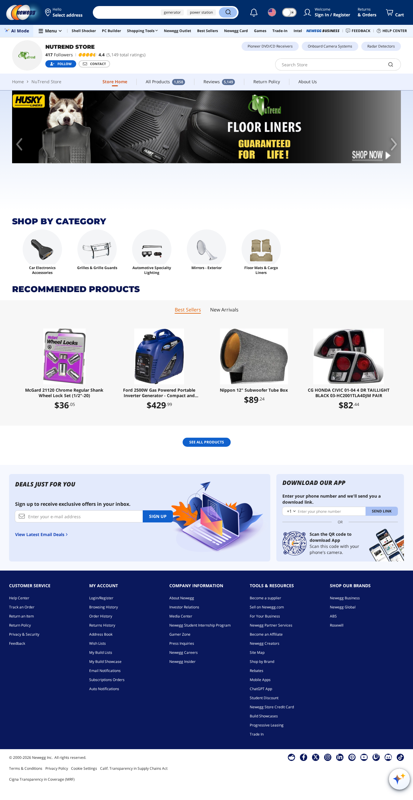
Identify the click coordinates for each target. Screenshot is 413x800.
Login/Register (101, 598)
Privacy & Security (24, 634)
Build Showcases (264, 716)
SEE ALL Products (206, 442)
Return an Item (21, 616)
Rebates (256, 670)
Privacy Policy (56, 768)
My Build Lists (100, 652)
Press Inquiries (181, 643)
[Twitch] (376, 757)
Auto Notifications (104, 688)
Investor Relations (184, 607)
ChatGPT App (261, 688)
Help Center (19, 598)
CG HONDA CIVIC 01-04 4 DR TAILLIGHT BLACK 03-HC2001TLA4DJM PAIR (348, 392)
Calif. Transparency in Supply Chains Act (133, 768)
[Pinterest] (352, 757)
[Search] (228, 12)
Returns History (102, 625)
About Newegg (181, 598)
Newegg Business (345, 598)
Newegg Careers (183, 652)
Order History (100, 616)
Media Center (180, 616)
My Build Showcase (105, 661)
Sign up (158, 516)
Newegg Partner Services (271, 625)
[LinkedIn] (339, 757)
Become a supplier (265, 598)
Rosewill (336, 625)
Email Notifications (105, 670)
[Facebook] (303, 757)
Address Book (100, 634)
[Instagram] (327, 757)
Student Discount (264, 697)
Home (18, 81)
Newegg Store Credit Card (272, 706)
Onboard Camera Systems (330, 46)
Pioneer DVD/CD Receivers (270, 46)
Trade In (257, 734)
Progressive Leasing (267, 725)
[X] (315, 757)
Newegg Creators (264, 643)
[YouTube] (364, 757)
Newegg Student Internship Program (200, 625)
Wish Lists (97, 643)
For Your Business (265, 616)
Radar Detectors (381, 46)
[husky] (206, 127)
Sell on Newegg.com (267, 607)
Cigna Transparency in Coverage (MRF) (42, 779)
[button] (64, 12)
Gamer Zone (179, 634)
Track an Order (21, 607)
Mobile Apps (260, 679)
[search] (391, 64)
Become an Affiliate (266, 634)
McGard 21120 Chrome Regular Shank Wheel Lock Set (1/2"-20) (64, 392)
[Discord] (388, 757)
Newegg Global (343, 607)
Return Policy (20, 625)
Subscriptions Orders (107, 679)
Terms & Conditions (25, 768)
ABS (333, 616)
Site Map (257, 652)
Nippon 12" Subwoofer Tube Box (254, 390)
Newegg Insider (182, 661)
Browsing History (103, 607)
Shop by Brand (262, 661)
